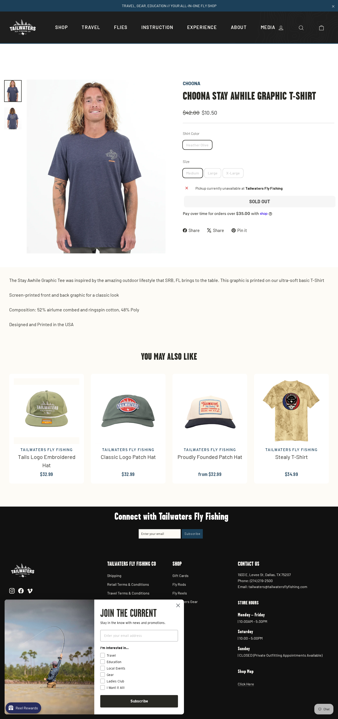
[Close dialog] (178, 605)
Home (8, 64)
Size (186, 161)
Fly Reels (179, 593)
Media (268, 27)
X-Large (233, 173)
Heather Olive (197, 145)
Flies (121, 27)
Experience (202, 27)
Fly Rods (179, 584)
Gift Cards (180, 575)
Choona (191, 83)
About (239, 27)
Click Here (246, 684)
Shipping (114, 575)
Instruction (157, 27)
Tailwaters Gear (185, 601)
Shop (61, 27)
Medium (192, 173)
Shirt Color (191, 133)
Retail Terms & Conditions (128, 584)
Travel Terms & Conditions (128, 593)
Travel (91, 27)
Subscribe (139, 701)
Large (213, 173)
